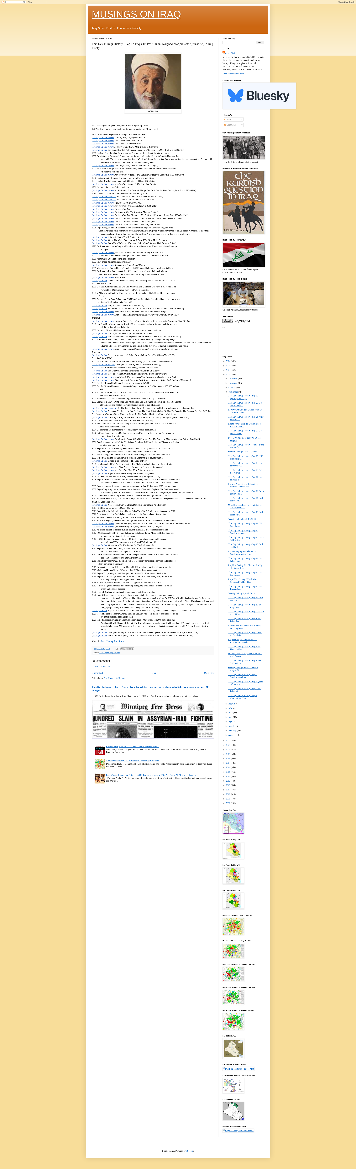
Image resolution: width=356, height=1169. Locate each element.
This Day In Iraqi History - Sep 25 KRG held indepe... (246, 457)
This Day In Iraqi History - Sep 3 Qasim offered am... (245, 683)
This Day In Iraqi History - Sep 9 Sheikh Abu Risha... (246, 613)
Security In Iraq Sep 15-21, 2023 (242, 451)
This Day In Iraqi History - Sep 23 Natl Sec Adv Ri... (245, 471)
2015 (228, 771)
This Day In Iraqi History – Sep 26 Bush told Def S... (246, 446)
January (232, 734)
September (233, 391)
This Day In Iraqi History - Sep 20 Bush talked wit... (245, 499)
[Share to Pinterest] (132, 648)
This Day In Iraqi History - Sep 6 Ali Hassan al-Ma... (244, 648)
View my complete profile (233, 73)
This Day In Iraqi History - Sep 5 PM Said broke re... (244, 662)
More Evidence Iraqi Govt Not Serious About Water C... (245, 506)
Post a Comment (102, 666)
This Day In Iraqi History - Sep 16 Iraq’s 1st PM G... (246, 538)
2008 (228, 803)
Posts (228, 119)
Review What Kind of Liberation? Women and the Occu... (243, 485)
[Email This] (121, 648)
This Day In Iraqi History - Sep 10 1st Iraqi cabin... (244, 606)
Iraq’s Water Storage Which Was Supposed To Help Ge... (242, 580)
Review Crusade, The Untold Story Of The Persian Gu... (245, 411)
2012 (228, 785)
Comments (231, 124)
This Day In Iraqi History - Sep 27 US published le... (245, 432)
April (231, 721)
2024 (228, 369)
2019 (228, 753)
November (233, 382)
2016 (228, 767)
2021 (228, 744)
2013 (228, 780)
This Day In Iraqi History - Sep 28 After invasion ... (245, 418)
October (232, 387)
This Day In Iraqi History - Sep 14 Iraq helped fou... (245, 559)
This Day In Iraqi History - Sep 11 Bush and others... (245, 599)
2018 (228, 758)
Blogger (189, 1150)
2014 (228, 776)
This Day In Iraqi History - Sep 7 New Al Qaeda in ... (245, 634)
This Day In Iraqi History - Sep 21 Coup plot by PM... (246, 492)
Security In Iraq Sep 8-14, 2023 (242, 518)
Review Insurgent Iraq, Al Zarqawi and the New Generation (132, 746)
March (231, 725)
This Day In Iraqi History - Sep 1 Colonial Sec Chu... (242, 696)
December (233, 378)
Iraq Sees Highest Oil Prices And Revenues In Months (242, 641)
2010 (228, 794)
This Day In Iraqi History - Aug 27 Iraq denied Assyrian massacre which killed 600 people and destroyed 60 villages (150, 688)
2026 (228, 361)
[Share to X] (127, 648)
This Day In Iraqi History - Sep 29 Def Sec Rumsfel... (245, 404)
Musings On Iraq (99, 411)
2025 (228, 365)
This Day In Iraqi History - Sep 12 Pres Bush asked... (245, 587)
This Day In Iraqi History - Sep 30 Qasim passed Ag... (243, 397)
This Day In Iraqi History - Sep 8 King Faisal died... (245, 620)
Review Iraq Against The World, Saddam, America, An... (242, 552)
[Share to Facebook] (129, 648)
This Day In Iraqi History (109, 652)
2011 (228, 789)
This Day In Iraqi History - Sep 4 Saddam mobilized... (242, 676)
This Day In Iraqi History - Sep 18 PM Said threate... (245, 524)
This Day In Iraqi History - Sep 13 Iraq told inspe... (245, 573)
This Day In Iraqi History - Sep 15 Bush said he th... (245, 545)
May (230, 716)
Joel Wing (230, 52)
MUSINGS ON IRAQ (136, 14)
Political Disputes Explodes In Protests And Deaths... (245, 655)
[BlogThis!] (124, 648)
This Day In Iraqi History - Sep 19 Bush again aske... (245, 513)
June (230, 712)
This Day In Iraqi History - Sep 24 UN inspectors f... (245, 464)
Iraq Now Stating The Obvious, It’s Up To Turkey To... (245, 566)
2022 (228, 740)
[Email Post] (117, 648)
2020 (228, 749)
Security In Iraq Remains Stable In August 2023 (243, 669)
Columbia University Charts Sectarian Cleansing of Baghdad (132, 760)
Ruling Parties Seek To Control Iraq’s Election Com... (244, 425)
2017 (228, 762)
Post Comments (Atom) (114, 678)
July (230, 708)
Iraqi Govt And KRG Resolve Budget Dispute (244, 439)
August (231, 703)
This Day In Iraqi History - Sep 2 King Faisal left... (245, 690)
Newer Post (97, 672)
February (232, 730)
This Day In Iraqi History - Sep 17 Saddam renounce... (243, 531)
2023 (228, 374)
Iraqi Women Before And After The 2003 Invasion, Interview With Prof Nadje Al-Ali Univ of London (151, 774)
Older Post (208, 672)
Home (153, 672)
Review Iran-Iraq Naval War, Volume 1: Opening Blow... (245, 627)
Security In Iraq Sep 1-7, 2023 (241, 593)
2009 (228, 798)
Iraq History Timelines (112, 641)
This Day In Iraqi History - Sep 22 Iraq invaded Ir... (245, 478)
